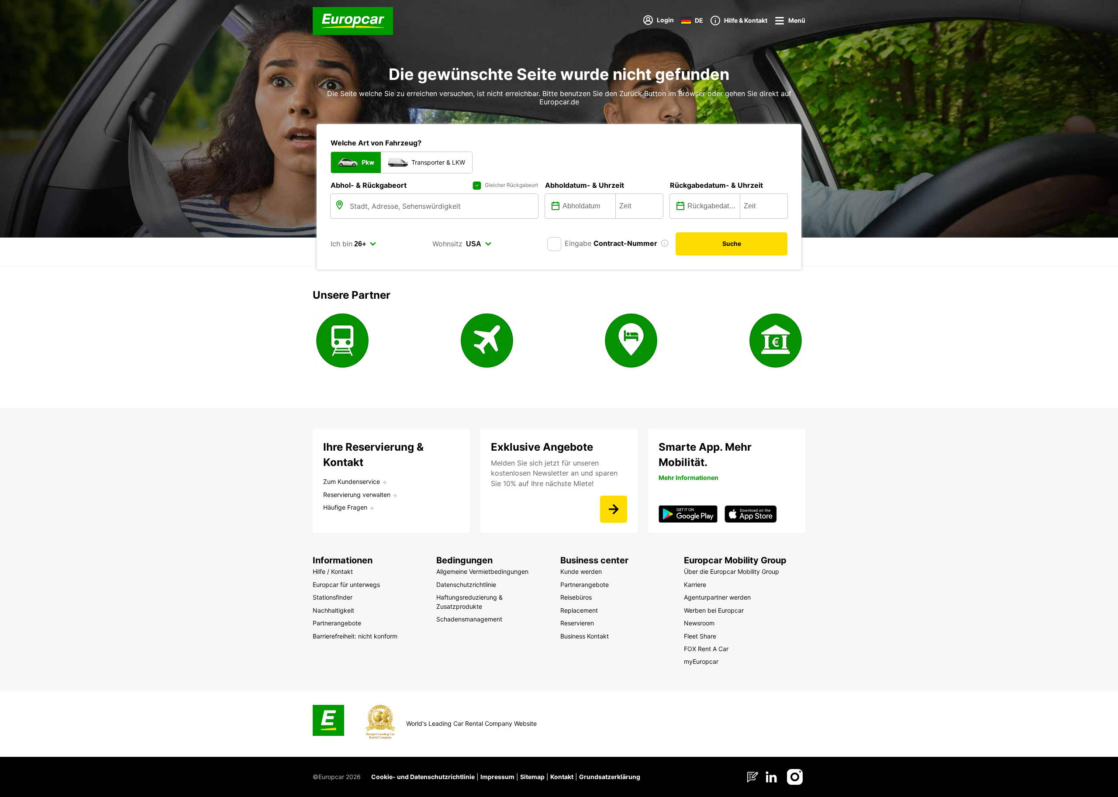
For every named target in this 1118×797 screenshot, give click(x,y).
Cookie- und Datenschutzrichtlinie (423, 776)
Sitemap (532, 776)
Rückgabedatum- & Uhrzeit (716, 185)
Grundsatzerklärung (609, 776)
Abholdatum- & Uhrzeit (584, 185)
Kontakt (561, 776)
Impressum (497, 776)
